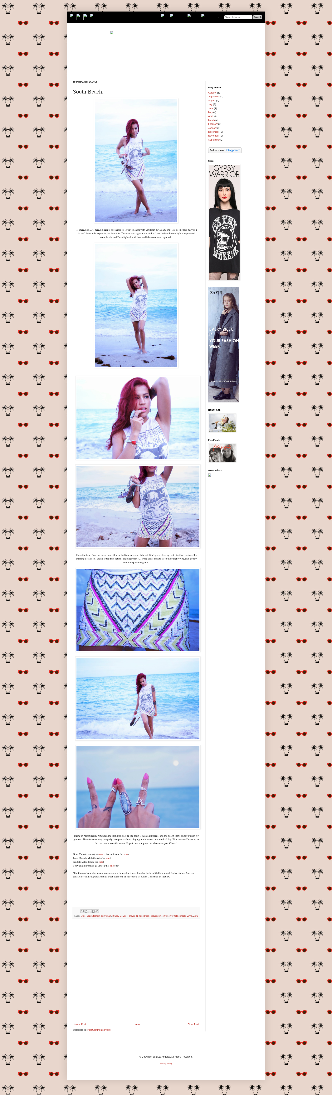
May (210, 112)
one (101, 854)
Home (137, 1024)
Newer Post (80, 1024)
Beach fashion (93, 916)
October (212, 92)
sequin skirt (156, 916)
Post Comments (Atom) (99, 1030)
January (212, 128)
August (212, 100)
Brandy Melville (119, 916)
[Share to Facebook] (93, 911)
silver (165, 916)
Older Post (193, 1024)
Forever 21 (133, 916)
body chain (106, 916)
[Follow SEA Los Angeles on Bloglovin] (225, 152)
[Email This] (82, 911)
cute (101, 861)
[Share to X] (89, 911)
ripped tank (144, 916)
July (210, 104)
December (213, 132)
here (108, 858)
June (210, 108)
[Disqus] (136, 972)
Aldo (83, 916)
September (214, 96)
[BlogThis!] (86, 911)
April (210, 116)
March (211, 120)
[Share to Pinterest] (97, 911)
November (213, 135)
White (189, 916)
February (213, 124)
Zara (195, 916)
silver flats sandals (177, 916)
